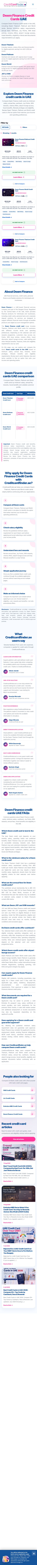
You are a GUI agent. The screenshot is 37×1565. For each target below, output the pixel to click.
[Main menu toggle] (33, 4)
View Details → (7, 167)
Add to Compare (20, 184)
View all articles (18, 1139)
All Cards (5, 127)
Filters (25, 127)
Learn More (18, 177)
